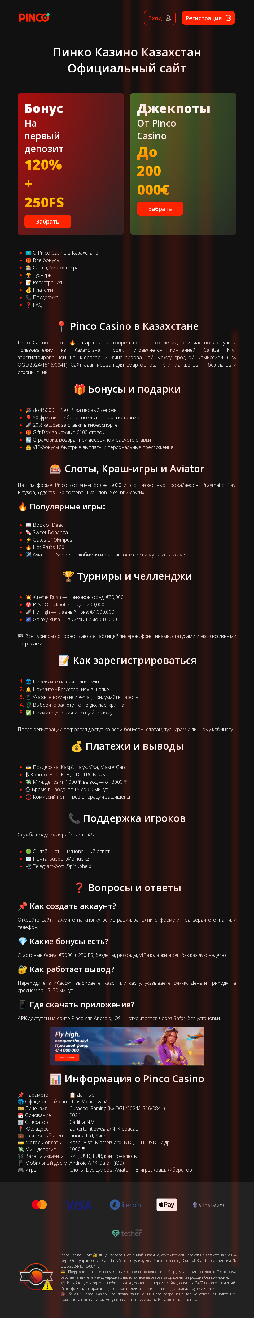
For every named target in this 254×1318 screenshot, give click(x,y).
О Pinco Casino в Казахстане (65, 252)
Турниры (42, 275)
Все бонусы (46, 260)
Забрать (47, 221)
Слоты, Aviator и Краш (58, 267)
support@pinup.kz (69, 858)
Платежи (43, 289)
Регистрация (47, 282)
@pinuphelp (78, 866)
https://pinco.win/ (88, 1101)
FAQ (37, 304)
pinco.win (88, 681)
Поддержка (46, 297)
